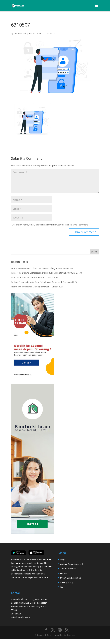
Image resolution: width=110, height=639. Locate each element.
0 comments (49, 33)
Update (63, 573)
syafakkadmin (20, 33)
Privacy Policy (66, 582)
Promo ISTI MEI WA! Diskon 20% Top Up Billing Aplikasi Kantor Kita (42, 268)
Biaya (62, 559)
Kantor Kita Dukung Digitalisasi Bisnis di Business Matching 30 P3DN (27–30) (46, 272)
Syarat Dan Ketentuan (70, 577)
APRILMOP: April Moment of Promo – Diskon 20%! (34, 277)
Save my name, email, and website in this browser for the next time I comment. (51, 224)
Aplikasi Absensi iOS (69, 568)
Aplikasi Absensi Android (71, 564)
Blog (62, 587)
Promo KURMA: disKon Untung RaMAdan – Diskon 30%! (37, 286)
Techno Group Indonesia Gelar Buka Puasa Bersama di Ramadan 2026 (44, 282)
